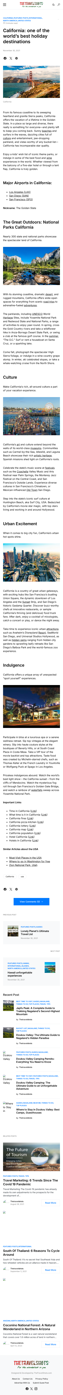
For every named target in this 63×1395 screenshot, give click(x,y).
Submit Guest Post (41, 1383)
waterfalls (36, 790)
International (35, 18)
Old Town (31, 489)
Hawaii (26, 963)
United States (24, 21)
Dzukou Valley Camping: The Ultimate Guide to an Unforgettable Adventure (36, 1085)
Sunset (26, 601)
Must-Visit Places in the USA (25, 857)
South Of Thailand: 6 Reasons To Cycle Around (31, 1252)
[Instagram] (36, 1388)
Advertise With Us (22, 1383)
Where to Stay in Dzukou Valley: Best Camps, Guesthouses (38, 1111)
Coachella (22, 471)
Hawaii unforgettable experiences (20, 974)
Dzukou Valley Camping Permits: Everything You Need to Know (35, 1060)
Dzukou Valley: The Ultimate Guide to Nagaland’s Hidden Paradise (38, 1036)
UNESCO (37, 313)
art (18, 444)
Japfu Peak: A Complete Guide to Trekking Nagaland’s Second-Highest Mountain (38, 1011)
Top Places (34, 1004)
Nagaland (45, 1001)
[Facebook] (27, 1388)
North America (10, 21)
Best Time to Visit (24, 1001)
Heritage (8, 317)
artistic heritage (43, 455)
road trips (48, 301)
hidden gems (19, 640)
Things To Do (22, 1004)
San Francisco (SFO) (21, 199)
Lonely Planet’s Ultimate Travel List (35, 932)
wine (49, 157)
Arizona (7, 1321)
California (8, 18)
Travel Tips (45, 1004)
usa (22, 876)
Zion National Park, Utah (23, 865)
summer (53, 336)
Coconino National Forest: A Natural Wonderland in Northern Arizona (29, 1327)
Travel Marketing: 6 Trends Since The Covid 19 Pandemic (30, 1182)
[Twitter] (31, 1388)
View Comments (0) (30, 901)
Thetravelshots (16, 1201)
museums (35, 448)
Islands (25, 966)
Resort (42, 632)
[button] (4, 4)
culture (7, 138)
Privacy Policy (41, 1379)
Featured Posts (21, 18)
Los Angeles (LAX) (20, 192)
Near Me (37, 1103)
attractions (52, 628)
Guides (39, 927)
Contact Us (27, 1379)
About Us (16, 1379)
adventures (30, 305)
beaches (47, 130)
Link (33, 810)
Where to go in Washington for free (29, 861)
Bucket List (21, 1028)
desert (49, 294)
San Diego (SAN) (19, 195)
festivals (50, 467)
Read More (50, 1202)
